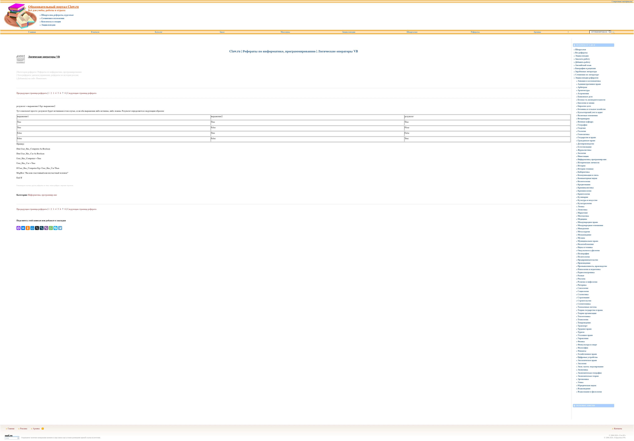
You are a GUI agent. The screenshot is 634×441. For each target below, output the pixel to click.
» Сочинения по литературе (586, 74)
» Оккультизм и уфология (588, 250)
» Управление (582, 338)
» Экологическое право (586, 360)
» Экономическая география (589, 372)
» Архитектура (583, 90)
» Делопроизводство (585, 143)
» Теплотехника (583, 316)
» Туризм (580, 332)
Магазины (285, 32)
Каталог (158, 32)
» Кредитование (583, 184)
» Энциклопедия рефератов (586, 77)
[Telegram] (60, 228)
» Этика (579, 382)
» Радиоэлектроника (585, 272)
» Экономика (582, 369)
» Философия (582, 347)
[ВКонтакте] (23, 228)
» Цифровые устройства (587, 357)
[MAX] (18, 228)
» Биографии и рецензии (585, 68)
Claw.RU (622, 435)
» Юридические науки (586, 385)
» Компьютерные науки (586, 178)
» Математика (582, 215)
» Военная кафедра (584, 121)
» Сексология (582, 288)
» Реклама (580, 278)
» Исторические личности (587, 162)
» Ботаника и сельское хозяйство (591, 109)
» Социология (582, 291)
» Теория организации (586, 313)
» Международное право (587, 222)
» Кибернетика (583, 172)
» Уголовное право (584, 335)
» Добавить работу (582, 62)
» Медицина (581, 219)
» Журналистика (583, 150)
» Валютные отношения (587, 115)
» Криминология (583, 190)
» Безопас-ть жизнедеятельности (590, 99)
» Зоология (581, 153)
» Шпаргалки (580, 49)
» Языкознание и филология (589, 391)
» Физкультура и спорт (586, 344)
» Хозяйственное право (586, 354)
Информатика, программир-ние (42, 194)
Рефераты (475, 32)
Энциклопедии (348, 32)
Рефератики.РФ (619, 437)
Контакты (618, 428)
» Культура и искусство (586, 200)
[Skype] (55, 228)
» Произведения (583, 263)
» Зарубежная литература (585, 71)
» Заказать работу (582, 59)
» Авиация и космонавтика (588, 80)
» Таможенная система (586, 307)
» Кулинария (582, 197)
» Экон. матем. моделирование (589, 366)
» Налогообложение (585, 244)
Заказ (222, 32)
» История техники (584, 168)
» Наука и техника (584, 247)
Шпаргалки (412, 32)
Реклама (23, 428)
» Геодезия (581, 128)
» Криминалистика (585, 187)
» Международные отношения (589, 225)
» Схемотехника (583, 303)
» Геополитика (582, 134)
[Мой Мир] (32, 228)
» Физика (580, 341)
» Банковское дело (584, 96)
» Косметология (583, 181)
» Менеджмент (582, 228)
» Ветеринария (583, 118)
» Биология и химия (585, 102)
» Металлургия (583, 231)
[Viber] (46, 228)
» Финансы (581, 350)
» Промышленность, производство (591, 266)
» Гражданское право (585, 140)
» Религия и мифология (586, 281)
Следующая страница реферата (81, 93)
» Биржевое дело (583, 106)
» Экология (581, 363)
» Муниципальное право (587, 241)
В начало (95, 32)
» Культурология (584, 203)
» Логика (580, 206)
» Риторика (581, 285)
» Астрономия (582, 93)
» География (581, 124)
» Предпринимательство (587, 259)
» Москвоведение (583, 234)
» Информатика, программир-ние (591, 159)
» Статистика (582, 294)
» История (580, 165)
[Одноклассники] (28, 228)
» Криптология (583, 193)
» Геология (581, 131)
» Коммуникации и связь (587, 175)
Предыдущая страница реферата (32, 93)
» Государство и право (586, 137)
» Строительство (583, 300)
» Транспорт (581, 325)
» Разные (580, 275)
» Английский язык (582, 65)
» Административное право (588, 84)
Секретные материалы (622, 1)
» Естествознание (584, 146)
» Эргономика (582, 379)
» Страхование (582, 297)
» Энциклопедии (581, 55)
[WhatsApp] (51, 228)
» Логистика (581, 209)
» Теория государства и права (589, 310)
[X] (37, 228)
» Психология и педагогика (588, 269)
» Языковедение (583, 388)
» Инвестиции (582, 156)
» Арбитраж (581, 87)
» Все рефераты (580, 52)
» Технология (582, 319)
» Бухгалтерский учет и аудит (589, 112)
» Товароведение (583, 322)
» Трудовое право (584, 328)
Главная (32, 32)
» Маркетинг (582, 212)
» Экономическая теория (587, 376)
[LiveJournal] (42, 228)
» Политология (583, 256)
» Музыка (580, 237)
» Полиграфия (582, 253)
